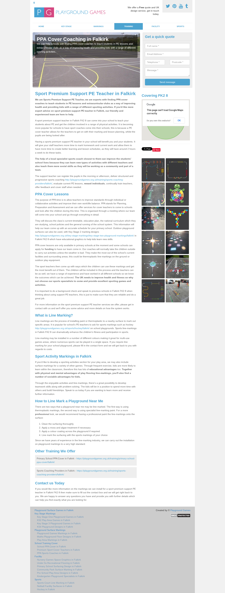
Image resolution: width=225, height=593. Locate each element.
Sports (180, 26)
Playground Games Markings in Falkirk (57, 533)
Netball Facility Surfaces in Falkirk (54, 586)
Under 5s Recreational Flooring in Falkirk (58, 563)
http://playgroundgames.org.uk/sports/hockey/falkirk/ (62, 328)
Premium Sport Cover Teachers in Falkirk (58, 549)
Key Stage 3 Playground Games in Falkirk (59, 523)
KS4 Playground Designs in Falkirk (55, 526)
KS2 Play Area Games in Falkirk (53, 520)
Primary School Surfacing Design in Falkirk (59, 566)
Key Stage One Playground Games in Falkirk (60, 517)
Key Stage (66, 26)
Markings (98, 26)
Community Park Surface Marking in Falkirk (59, 569)
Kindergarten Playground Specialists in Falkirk (61, 576)
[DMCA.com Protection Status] (180, 515)
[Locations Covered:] (34, 3)
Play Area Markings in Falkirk (52, 540)
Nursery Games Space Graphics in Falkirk (59, 559)
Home (41, 26)
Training (128, 26)
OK (179, 120)
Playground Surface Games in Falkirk (54, 510)
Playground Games (180, 510)
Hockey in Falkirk (46, 589)
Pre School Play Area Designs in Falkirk (57, 573)
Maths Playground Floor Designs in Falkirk (59, 536)
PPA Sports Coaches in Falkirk (53, 553)
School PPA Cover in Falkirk (51, 546)
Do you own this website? (159, 121)
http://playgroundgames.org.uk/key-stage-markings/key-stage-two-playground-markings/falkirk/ (84, 235)
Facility (156, 26)
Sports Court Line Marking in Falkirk (55, 582)
